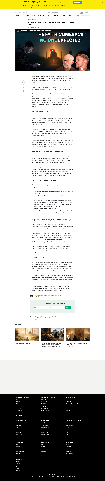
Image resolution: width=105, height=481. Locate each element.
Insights (17, 427)
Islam (39, 296)
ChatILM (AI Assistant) (45, 399)
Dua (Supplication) (19, 412)
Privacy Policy (43, 449)
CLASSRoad (18, 453)
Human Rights (69, 422)
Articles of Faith (69, 401)
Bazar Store (68, 446)
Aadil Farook (19, 345)
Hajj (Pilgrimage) (69, 410)
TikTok (18, 468)
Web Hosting (68, 455)
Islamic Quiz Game (19, 434)
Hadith (17, 406)
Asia (67, 432)
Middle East (68, 436)
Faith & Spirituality (33, 19)
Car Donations (69, 448)
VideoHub (18, 436)
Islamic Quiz (18, 432)
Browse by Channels (45, 434)
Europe (36, 295)
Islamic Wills (68, 451)
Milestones (43, 448)
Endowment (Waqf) (70, 449)
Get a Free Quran (44, 406)
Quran (17, 403)
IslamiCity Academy (20, 451)
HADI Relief (18, 448)
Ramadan (68, 408)
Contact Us (43, 446)
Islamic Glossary (19, 430)
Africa (67, 434)
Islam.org (18, 446)
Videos (59, 295)
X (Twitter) (18, 463)
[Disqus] (52, 375)
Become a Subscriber (45, 410)
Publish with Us (44, 451)
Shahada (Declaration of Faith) (72, 403)
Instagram (19, 465)
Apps (17, 422)
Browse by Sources (45, 432)
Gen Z (36, 296)
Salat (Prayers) (69, 405)
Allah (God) (18, 401)
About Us (43, 444)
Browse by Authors (45, 427)
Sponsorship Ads (69, 453)
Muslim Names (19, 429)
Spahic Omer (44, 350)
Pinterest (19, 470)
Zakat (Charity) (69, 406)
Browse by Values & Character (47, 429)
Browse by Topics (44, 430)
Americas (68, 427)
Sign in (81, 12)
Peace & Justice (69, 423)
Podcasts (17, 437)
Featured (50, 295)
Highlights (54, 295)
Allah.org (17, 444)
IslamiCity (69, 346)
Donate (67, 444)
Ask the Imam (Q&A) (45, 403)
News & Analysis (69, 425)
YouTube (18, 466)
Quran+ (17, 405)
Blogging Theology (41, 317)
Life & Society (43, 423)
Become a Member (44, 412)
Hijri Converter (19, 410)
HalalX (17, 449)
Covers (17, 423)
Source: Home (34, 319)
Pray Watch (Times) (19, 408)
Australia (68, 430)
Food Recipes (18, 425)
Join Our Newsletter (45, 408)
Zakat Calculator (19, 415)
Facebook (19, 461)
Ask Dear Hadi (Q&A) (45, 401)
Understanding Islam (20, 413)
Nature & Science (44, 425)
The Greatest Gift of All (84, 479)
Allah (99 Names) (69, 399)
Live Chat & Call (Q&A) (45, 405)
